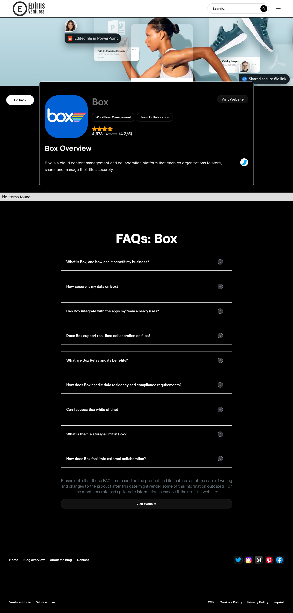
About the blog (61, 559)
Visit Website (233, 99)
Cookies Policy (231, 602)
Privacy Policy (257, 602)
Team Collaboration (154, 117)
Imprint (278, 602)
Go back (20, 100)
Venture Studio (20, 602)
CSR (211, 602)
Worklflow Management (113, 117)
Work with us (46, 602)
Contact (83, 559)
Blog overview (34, 559)
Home (13, 559)
